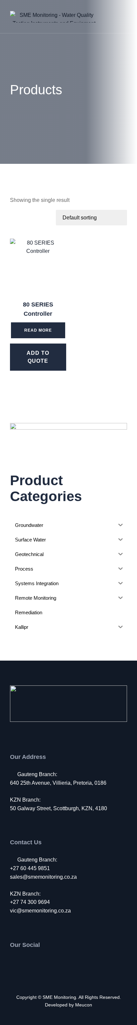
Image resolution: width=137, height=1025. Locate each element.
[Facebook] (13, 962)
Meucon (83, 1004)
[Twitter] (27, 962)
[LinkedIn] (40, 962)
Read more (38, 330)
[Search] (102, 16)
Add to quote (38, 357)
